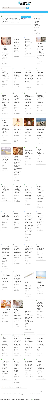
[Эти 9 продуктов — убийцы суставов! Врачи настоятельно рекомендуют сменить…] (41, 334)
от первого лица (28, 399)
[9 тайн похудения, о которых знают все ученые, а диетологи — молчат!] (6, 211)
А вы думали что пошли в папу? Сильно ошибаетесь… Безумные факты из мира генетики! (17, 278)
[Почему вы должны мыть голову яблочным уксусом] (29, 122)
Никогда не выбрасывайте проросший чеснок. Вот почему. (5, 159)
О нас (20, 394)
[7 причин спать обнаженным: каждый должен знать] (41, 275)
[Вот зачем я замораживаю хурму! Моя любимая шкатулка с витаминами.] (38, 16)
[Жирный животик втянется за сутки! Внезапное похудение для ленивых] (41, 359)
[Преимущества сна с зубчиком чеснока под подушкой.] (6, 304)
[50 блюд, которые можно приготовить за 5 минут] (41, 147)
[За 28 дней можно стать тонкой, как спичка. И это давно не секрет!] (41, 300)
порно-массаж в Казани (5, 399)
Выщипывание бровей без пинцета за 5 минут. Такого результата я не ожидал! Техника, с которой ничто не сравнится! (40, 49)
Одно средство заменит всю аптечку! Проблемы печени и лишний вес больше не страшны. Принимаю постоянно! (16, 20)
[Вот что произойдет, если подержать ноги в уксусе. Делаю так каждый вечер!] (18, 304)
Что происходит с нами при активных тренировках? (17, 130)
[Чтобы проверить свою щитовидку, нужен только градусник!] (29, 275)
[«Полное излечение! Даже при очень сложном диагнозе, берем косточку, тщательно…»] (29, 334)
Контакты (15, 394)
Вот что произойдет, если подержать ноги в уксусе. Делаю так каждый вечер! (17, 314)
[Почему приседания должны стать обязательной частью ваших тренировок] (41, 68)
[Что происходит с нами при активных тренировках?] (18, 122)
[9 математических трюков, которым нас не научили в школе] (29, 147)
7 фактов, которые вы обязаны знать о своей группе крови (5, 189)
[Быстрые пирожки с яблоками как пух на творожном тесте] (18, 211)
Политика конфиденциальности (28, 394)
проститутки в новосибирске (17, 399)
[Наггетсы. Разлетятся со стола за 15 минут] (41, 244)
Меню (2, 11)
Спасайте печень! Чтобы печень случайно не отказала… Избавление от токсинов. (40, 218)
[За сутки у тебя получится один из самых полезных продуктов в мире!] (18, 68)
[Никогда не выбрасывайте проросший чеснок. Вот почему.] (6, 151)
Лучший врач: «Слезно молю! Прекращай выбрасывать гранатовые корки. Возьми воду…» (29, 251)
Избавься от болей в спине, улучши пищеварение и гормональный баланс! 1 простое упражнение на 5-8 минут (29, 317)
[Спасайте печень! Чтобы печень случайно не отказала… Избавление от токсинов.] (41, 211)
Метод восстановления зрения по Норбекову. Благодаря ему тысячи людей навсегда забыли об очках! (29, 101)
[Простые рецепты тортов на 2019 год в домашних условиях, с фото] (29, 37)
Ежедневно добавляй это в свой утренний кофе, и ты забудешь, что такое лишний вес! (40, 100)
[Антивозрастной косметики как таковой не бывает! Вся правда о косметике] (41, 122)
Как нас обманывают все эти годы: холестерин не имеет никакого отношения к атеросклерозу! (17, 251)
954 (11, 387)
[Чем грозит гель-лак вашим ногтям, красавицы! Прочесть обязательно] (6, 271)
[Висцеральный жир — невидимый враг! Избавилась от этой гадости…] (6, 68)
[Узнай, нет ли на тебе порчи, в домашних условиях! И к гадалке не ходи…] (18, 184)
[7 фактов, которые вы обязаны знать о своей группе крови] (6, 184)
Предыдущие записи (20, 387)
